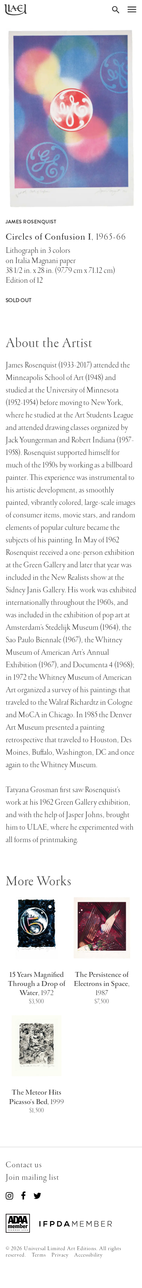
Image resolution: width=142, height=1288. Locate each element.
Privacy (60, 1255)
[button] (71, 119)
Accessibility (88, 1255)
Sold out (18, 300)
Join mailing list (32, 1178)
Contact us (24, 1165)
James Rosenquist (31, 222)
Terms (39, 1255)
